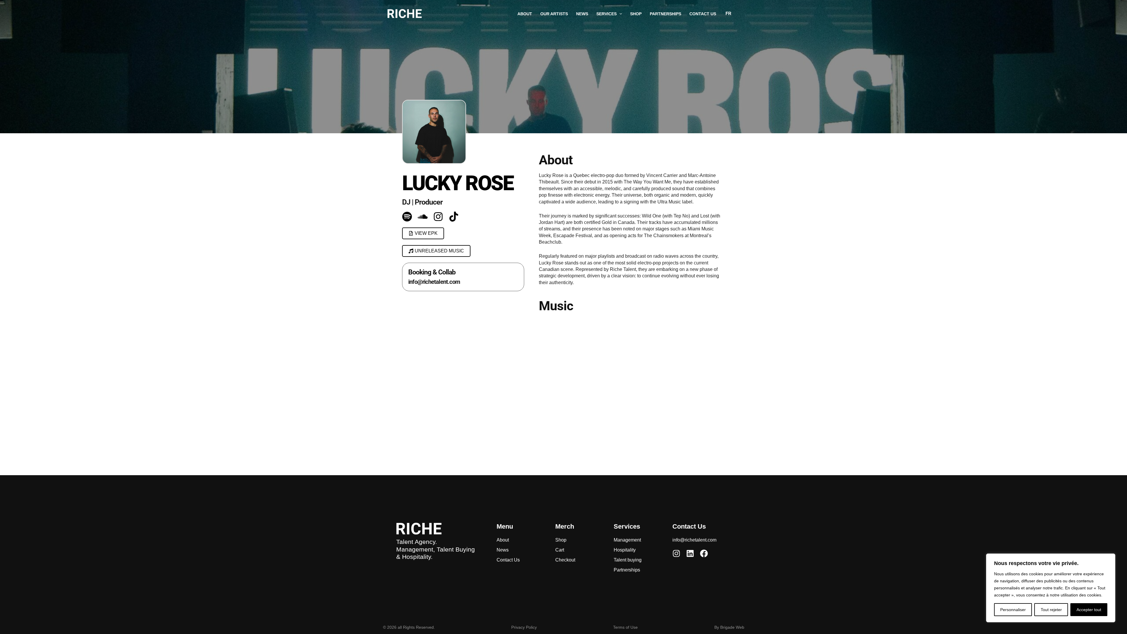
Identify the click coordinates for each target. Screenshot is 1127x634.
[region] (1050, 588)
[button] (619, 13)
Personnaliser (1013, 609)
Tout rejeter (1051, 609)
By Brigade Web (729, 627)
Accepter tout (1089, 609)
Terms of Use (625, 627)
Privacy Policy (524, 627)
